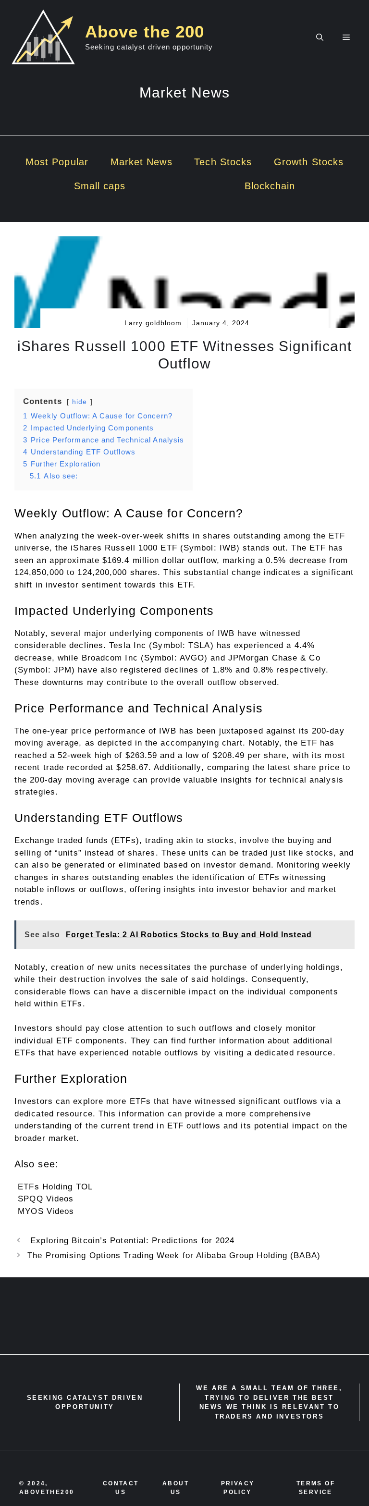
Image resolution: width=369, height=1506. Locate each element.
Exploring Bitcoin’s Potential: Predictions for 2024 (130, 1240)
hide (79, 401)
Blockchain (270, 186)
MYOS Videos (46, 1211)
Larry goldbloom (153, 323)
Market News (141, 162)
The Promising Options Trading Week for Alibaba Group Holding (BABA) (173, 1255)
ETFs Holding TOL (55, 1186)
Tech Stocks (223, 162)
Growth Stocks (309, 162)
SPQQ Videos (46, 1198)
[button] (320, 37)
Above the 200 (144, 31)
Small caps (100, 186)
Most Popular (56, 162)
